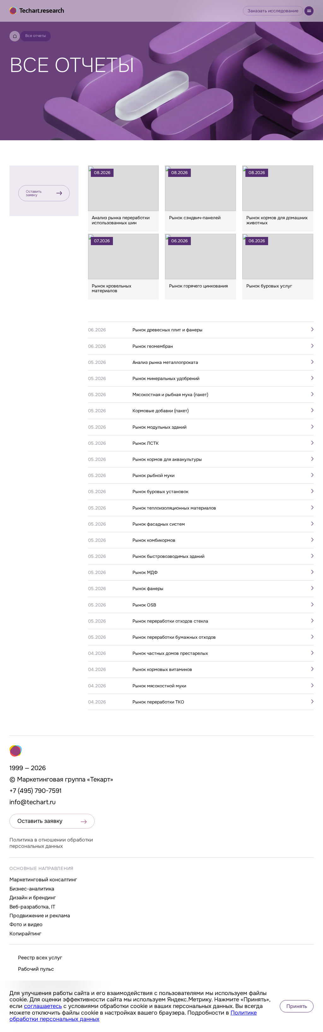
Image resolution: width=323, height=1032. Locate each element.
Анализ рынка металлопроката (165, 362)
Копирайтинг (25, 933)
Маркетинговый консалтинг (43, 879)
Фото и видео (26, 924)
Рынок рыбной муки (153, 475)
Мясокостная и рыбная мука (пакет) (170, 394)
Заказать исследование (273, 11)
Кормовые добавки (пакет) (160, 410)
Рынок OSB (144, 605)
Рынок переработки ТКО (158, 702)
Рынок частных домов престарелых (170, 653)
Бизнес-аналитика (31, 888)
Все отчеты (35, 35)
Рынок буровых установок (160, 491)
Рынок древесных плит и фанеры (167, 330)
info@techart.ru (32, 802)
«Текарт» (100, 779)
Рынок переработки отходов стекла (170, 621)
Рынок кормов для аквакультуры (167, 459)
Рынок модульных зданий (159, 427)
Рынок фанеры (147, 588)
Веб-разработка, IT (32, 906)
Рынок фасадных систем (158, 524)
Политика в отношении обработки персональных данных (51, 843)
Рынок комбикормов (153, 540)
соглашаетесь (43, 1006)
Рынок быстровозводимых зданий (168, 556)
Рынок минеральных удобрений (165, 378)
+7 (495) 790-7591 (35, 791)
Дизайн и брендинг (32, 897)
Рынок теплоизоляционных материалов (174, 508)
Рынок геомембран (152, 346)
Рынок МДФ (145, 572)
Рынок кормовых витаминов (162, 669)
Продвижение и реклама (39, 915)
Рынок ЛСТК (145, 443)
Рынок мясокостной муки (159, 686)
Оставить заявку (34, 193)
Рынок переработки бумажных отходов (174, 637)
